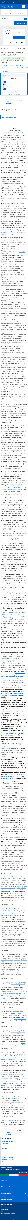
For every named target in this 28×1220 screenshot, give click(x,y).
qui (25, 14)
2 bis (7, 87)
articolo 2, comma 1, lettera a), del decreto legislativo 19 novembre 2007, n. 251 (13, 748)
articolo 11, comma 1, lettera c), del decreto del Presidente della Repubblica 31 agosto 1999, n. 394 (12, 776)
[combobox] (14, 18)
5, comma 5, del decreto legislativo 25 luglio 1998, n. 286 (14, 1059)
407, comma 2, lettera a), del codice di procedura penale (13, 488)
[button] (19, 33)
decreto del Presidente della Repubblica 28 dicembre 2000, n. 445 (13, 679)
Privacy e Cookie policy (7, 1204)
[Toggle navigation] (23, 6)
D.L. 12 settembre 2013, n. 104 (10, 982)
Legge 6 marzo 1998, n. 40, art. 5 (14, 132)
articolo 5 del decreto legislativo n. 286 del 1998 (11, 914)
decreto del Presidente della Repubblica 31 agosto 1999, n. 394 (14, 993)
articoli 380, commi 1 (9, 488)
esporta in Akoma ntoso (7, 1157)
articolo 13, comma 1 (8, 612)
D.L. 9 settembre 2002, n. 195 (9, 877)
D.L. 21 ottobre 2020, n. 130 (9, 1030)
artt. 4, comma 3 (18, 1058)
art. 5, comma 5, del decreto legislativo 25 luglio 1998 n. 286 (14, 960)
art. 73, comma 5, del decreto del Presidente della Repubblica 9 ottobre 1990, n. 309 (13, 1074)
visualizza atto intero (22, 67)
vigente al (7, 31)
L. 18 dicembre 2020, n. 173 (18, 1032)
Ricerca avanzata (20, 23)
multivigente (20, 42)
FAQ (2, 1211)
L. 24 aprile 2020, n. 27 (20, 1019)
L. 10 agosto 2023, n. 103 (17, 1098)
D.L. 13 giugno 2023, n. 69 (8, 1096)
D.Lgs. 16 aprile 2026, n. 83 (9, 1120)
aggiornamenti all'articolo (9, 117)
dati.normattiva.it (5, 1216)
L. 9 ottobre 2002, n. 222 (17, 879)
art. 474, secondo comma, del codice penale (13, 1084)
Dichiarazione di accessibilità (8, 1214)
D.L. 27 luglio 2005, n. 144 (8, 908)
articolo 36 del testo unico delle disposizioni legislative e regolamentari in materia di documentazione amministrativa (13, 675)
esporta (4, 1155)
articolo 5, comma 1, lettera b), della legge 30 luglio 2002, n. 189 (14, 888)
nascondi (5, 71)
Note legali (3, 1207)
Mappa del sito (4, 1209)
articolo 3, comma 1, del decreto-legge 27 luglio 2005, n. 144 (13, 614)
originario (9, 42)
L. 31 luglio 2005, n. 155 (17, 910)
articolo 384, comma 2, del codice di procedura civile (13, 1044)
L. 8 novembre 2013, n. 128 (18, 984)
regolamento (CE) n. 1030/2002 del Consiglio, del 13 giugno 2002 (12, 695)
